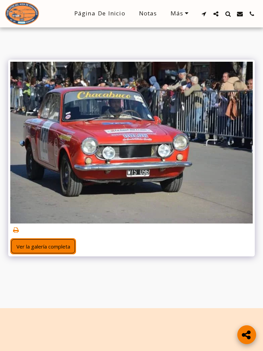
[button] (204, 14)
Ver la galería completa (43, 246)
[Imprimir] (16, 230)
